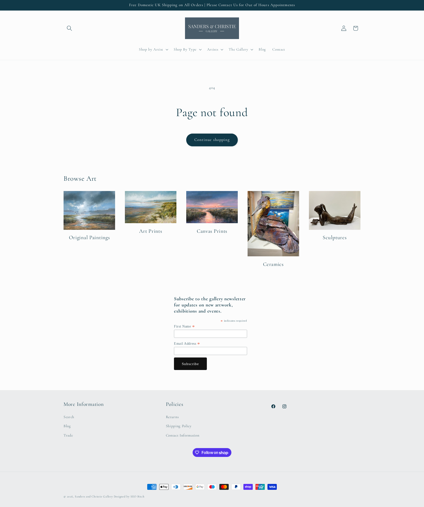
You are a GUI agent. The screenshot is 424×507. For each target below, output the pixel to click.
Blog (67, 426)
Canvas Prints (212, 231)
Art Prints (150, 231)
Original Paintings (89, 237)
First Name (184, 326)
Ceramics (273, 264)
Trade (68, 435)
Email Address (187, 343)
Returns (172, 417)
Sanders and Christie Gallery (94, 496)
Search (69, 417)
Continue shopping (212, 139)
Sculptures (334, 237)
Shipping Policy (179, 426)
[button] (69, 28)
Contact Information (182, 435)
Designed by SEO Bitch (129, 496)
